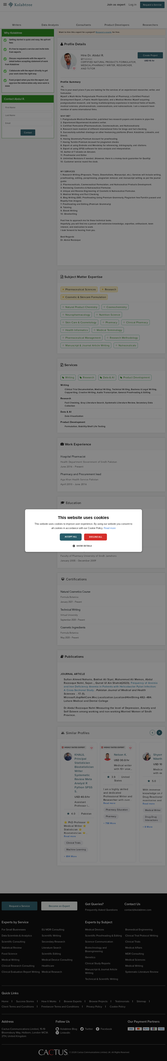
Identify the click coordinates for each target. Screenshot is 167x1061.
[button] (83, 546)
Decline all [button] (95, 536)
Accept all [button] (71, 536)
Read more (110, 528)
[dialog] (83, 530)
